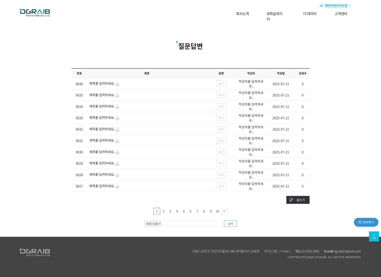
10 (217, 211)
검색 (230, 224)
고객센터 (341, 13)
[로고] (35, 12)
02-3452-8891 (307, 251)
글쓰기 (300, 200)
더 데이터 (310, 13)
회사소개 (242, 13)
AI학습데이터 (274, 16)
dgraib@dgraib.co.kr (342, 251)
